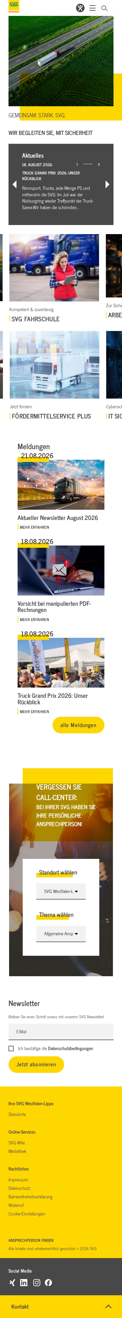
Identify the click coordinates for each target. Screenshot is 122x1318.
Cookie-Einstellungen (27, 1213)
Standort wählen (58, 872)
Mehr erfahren (34, 527)
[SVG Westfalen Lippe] (14, 6)
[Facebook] (48, 1282)
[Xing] (12, 1282)
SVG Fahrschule (35, 319)
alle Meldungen (78, 724)
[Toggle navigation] (92, 8)
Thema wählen (56, 914)
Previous (14, 184)
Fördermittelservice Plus (50, 416)
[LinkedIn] (24, 1282)
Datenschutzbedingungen (70, 1048)
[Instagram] (36, 1282)
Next (108, 184)
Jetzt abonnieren (36, 1063)
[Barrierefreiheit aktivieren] (80, 8)
